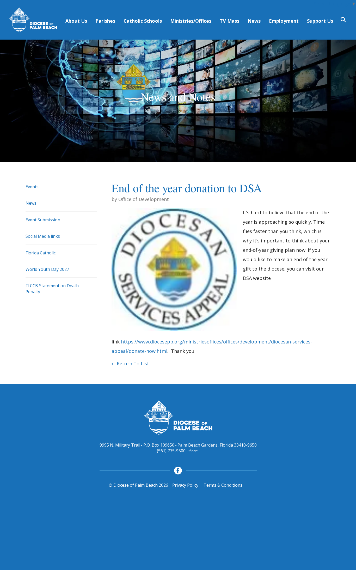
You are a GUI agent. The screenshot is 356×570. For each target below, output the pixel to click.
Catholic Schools (143, 21)
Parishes (105, 21)
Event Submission (43, 220)
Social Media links (43, 236)
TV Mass (229, 21)
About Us (76, 21)
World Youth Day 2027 (47, 269)
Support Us (320, 21)
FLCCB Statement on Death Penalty (52, 288)
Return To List (132, 363)
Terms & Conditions (223, 485)
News (254, 21)
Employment (284, 21)
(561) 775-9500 (171, 451)
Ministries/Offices (190, 21)
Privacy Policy (185, 485)
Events (32, 187)
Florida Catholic (41, 253)
